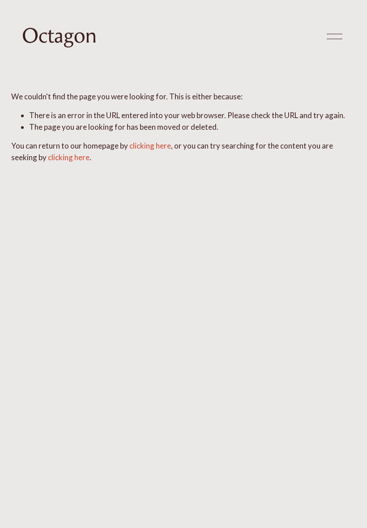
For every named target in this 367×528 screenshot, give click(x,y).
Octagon (59, 36)
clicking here (150, 145)
